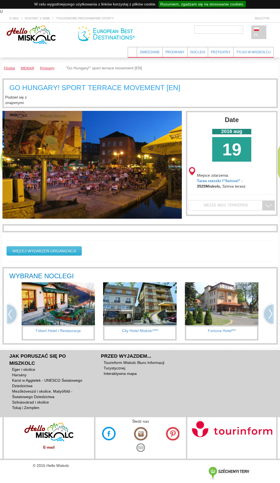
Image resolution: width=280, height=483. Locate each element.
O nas (14, 18)
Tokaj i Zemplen (25, 407)
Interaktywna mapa (120, 373)
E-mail (49, 447)
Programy (175, 52)
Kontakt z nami (37, 18)
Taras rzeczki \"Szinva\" (218, 181)
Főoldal (9, 68)
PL (256, 35)
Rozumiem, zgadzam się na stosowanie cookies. (202, 4)
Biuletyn (262, 18)
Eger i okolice (23, 369)
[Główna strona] (31, 34)
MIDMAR (27, 68)
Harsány (19, 375)
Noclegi (197, 52)
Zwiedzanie (150, 52)
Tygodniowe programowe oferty (85, 18)
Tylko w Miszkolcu (253, 52)
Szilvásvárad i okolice (30, 402)
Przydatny (221, 52)
